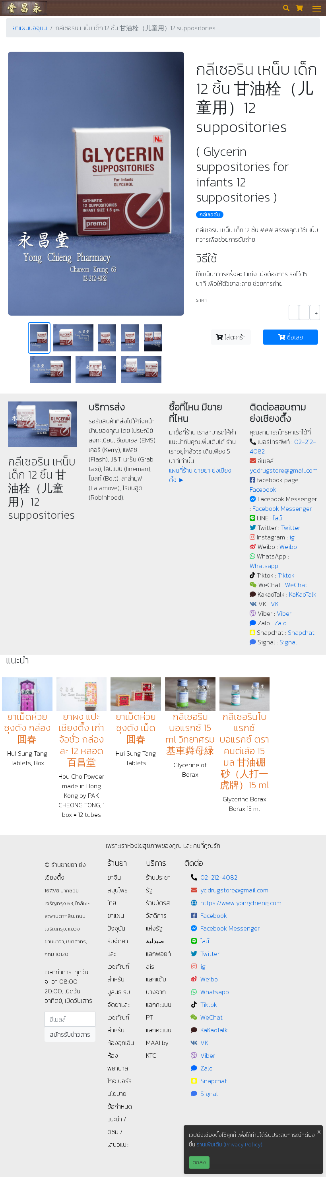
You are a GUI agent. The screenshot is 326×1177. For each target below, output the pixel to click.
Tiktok (286, 575)
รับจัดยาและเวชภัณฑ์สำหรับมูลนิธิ (118, 966)
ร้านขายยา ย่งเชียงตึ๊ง (24, 8)
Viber (284, 613)
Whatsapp (264, 565)
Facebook (263, 489)
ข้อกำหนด (119, 1106)
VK (275, 604)
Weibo (288, 546)
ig (292, 537)
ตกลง (199, 1162)
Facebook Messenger (282, 508)
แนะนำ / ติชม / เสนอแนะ (117, 1131)
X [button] (319, 1132)
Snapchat (301, 632)
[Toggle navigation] (317, 8)
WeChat (296, 584)
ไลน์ (277, 518)
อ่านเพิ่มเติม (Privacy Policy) (229, 1144)
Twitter (290, 527)
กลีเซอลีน (210, 214)
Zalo (280, 623)
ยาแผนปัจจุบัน (29, 28)
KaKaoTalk (302, 594)
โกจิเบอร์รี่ (119, 1081)
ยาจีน (114, 877)
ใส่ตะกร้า (234, 337)
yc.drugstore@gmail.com (284, 470)
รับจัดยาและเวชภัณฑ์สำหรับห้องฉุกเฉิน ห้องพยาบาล (120, 1030)
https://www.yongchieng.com (240, 902)
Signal (288, 642)
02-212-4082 (218, 877)
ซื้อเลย (294, 337)
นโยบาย (116, 1093)
